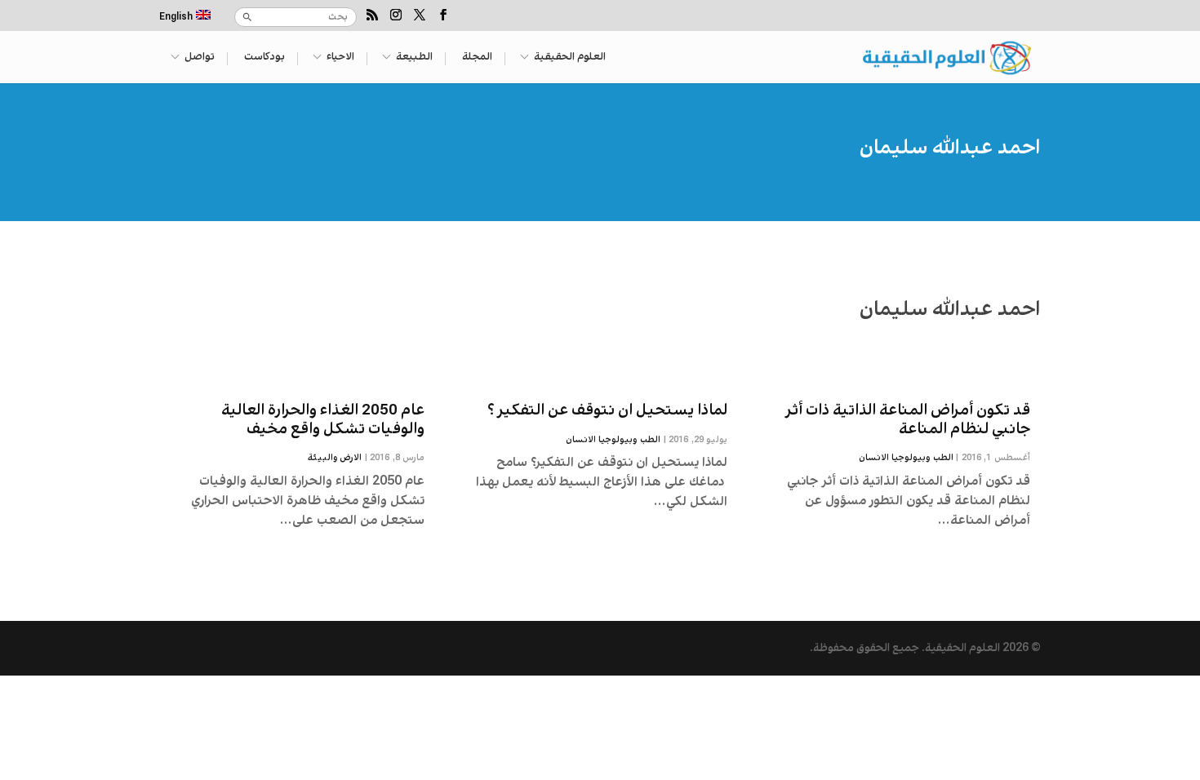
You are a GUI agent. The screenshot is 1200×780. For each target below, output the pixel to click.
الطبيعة (414, 57)
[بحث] (247, 17)
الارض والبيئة (335, 457)
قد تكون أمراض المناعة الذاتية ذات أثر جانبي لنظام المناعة (908, 420)
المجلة (477, 57)
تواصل (199, 57)
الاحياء (340, 57)
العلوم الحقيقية (570, 57)
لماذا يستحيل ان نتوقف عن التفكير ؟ (607, 410)
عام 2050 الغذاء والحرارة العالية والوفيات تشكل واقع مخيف (322, 420)
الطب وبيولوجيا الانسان (906, 457)
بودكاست (264, 57)
